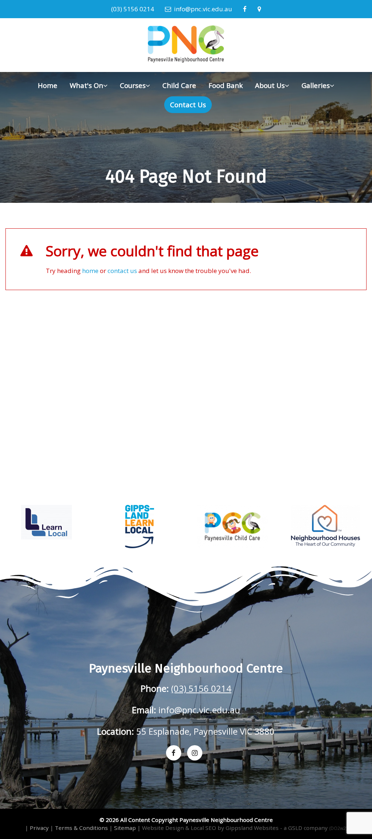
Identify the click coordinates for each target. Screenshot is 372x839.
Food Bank (226, 85)
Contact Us (188, 104)
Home (47, 85)
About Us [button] (270, 85)
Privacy (39, 827)
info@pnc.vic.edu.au (201, 9)
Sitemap (125, 827)
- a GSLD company (313, 827)
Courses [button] (133, 85)
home (90, 270)
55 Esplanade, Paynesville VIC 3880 (205, 731)
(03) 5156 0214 (132, 9)
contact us (122, 270)
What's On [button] (86, 85)
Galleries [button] (316, 85)
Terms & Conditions (81, 827)
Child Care (179, 85)
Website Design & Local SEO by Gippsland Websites (210, 827)
